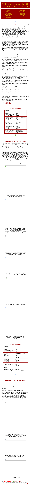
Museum (22, 10)
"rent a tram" (22, 14)
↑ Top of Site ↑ (26, 483)
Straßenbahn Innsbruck (17, 24)
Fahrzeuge (8, 11)
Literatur (8, 15)
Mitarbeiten (22, 13)
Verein (8, 10)
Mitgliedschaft (8, 14)
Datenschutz (22, 15)
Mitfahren (8, 13)
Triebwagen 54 (8, 103)
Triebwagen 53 (8, 102)
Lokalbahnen (22, 11)
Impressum (8, 17)
